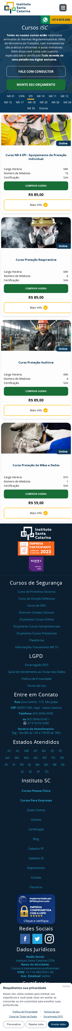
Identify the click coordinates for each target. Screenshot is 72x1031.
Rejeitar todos (36, 1024)
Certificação (36, 829)
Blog (36, 839)
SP (39, 771)
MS (36, 758)
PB (62, 758)
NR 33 (55, 102)
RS (63, 765)
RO (46, 765)
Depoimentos (36, 868)
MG (27, 758)
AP (36, 751)
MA (17, 758)
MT (45, 758)
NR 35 (31, 108)
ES (61, 751)
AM (27, 751)
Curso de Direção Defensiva (36, 598)
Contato (36, 877)
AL (18, 751)
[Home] (21, 7)
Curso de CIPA (36, 605)
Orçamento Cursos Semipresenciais (36, 626)
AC (9, 751)
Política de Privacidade (25, 1011)
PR (22, 765)
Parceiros (36, 887)
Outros (43, 108)
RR (55, 765)
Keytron (66, 986)
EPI (31, 96)
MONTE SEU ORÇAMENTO (36, 84)
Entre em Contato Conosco (36, 612)
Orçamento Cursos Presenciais (37, 633)
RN (38, 765)
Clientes (36, 819)
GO (8, 758)
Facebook (25, 939)
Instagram (49, 939)
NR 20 (43, 102)
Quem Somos (36, 810)
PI (14, 765)
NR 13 (8, 102)
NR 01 (11, 96)
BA (44, 751)
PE (7, 765)
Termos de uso (52, 1011)
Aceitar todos (58, 1024)
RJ (30, 765)
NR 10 (41, 96)
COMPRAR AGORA (36, 185)
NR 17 (20, 102)
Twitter (37, 939)
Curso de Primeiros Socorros (36, 591)
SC (23, 771)
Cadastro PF (36, 848)
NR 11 (52, 96)
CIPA (22, 96)
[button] (36, 909)
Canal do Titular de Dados (23, 1016)
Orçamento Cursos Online (36, 619)
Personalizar (14, 1024)
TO (47, 771)
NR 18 (32, 102)
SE (31, 771)
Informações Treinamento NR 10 (36, 647)
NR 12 (64, 96)
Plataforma (36, 640)
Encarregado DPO (53, 1016)
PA (54, 758)
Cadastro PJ (36, 858)
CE (53, 751)
